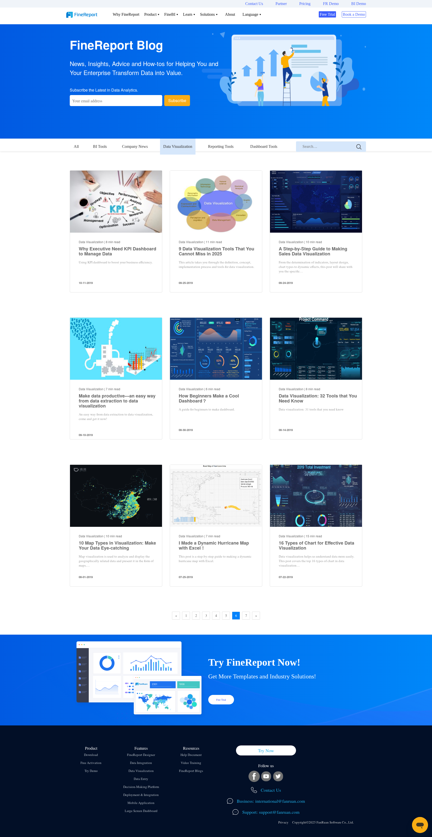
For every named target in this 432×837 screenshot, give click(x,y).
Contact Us (254, 4)
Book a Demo (354, 14)
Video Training (191, 762)
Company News (135, 146)
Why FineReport (126, 14)
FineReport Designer (141, 754)
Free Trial (327, 14)
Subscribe (177, 100)
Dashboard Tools (263, 146)
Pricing (304, 4)
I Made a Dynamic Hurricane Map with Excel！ (214, 545)
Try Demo (91, 770)
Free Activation (91, 762)
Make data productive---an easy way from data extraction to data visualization (117, 400)
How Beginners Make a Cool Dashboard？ (209, 398)
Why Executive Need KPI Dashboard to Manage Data (117, 251)
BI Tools (100, 146)
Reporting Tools (221, 146)
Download (91, 754)
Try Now (266, 750)
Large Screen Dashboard (141, 810)
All (76, 146)
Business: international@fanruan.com (270, 801)
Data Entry (141, 778)
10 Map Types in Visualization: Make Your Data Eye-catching (117, 545)
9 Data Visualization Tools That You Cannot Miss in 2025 (216, 251)
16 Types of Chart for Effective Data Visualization (316, 545)
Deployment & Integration (141, 794)
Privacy (283, 822)
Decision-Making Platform (141, 786)
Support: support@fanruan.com (270, 812)
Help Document (191, 754)
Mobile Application (141, 802)
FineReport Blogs (191, 770)
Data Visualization (177, 146)
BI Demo (358, 4)
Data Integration (141, 762)
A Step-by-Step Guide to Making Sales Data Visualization (313, 251)
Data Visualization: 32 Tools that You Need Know (318, 398)
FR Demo (331, 4)
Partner (281, 4)
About (230, 14)
